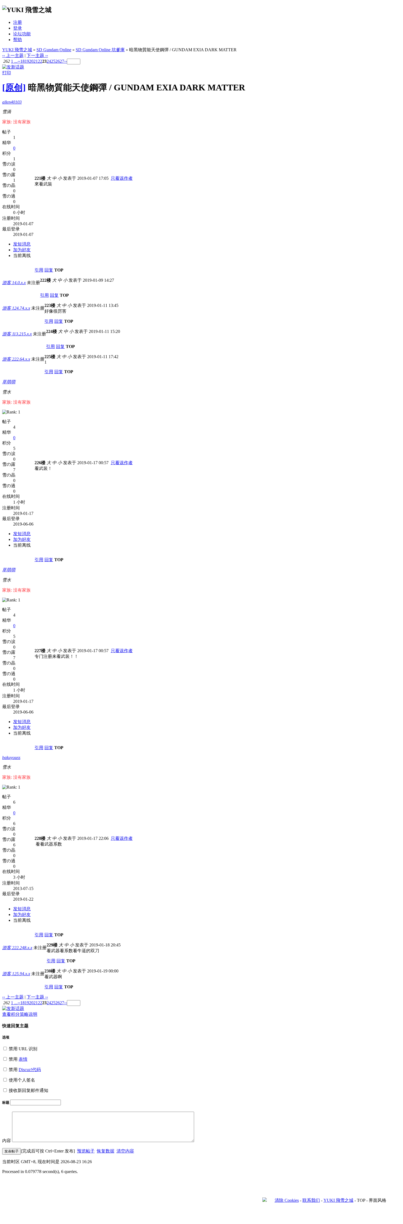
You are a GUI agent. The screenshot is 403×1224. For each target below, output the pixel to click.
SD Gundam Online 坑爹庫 (100, 49)
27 (62, 61)
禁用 (17, 1059)
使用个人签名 (21, 1080)
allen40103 (12, 102)
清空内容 (125, 1151)
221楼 (40, 178)
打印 (6, 72)
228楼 (40, 838)
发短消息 (22, 244)
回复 (48, 270)
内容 (6, 1140)
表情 (23, 1059)
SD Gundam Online (53, 49)
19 (27, 61)
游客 (14, 282)
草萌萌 (8, 382)
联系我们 (311, 1200)
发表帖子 (11, 1151)
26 (57, 61)
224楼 (51, 331)
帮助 (17, 39)
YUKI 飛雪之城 (17, 49)
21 (35, 61)
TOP (58, 270)
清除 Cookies (287, 1200)
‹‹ (19, 61)
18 (22, 61)
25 (53, 61)
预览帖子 (86, 1151)
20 (31, 61)
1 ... (14, 61)
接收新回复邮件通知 (28, 1090)
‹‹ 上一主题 (13, 55)
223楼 (49, 305)
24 (49, 61)
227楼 (40, 650)
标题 (6, 1102)
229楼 (52, 945)
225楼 (49, 356)
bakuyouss (11, 757)
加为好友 (22, 249)
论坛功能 (22, 34)
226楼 (40, 462)
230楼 (49, 971)
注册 (17, 22)
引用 (39, 270)
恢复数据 (105, 1151)
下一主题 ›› (37, 55)
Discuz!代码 (30, 1069)
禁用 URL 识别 (22, 1048)
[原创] (14, 87)
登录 (17, 28)
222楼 (45, 280)
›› (65, 61)
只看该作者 (122, 178)
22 (40, 61)
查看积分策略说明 (19, 1014)
